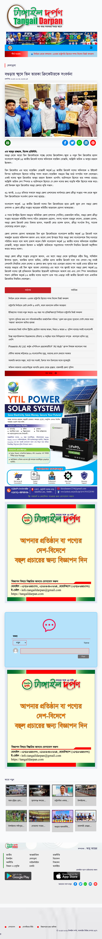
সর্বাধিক (74, 290)
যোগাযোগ (11, 927)
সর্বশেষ (28, 290)
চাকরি (31, 866)
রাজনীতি (56, 854)
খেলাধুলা (33, 858)
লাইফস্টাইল (34, 862)
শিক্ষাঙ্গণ (56, 862)
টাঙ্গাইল (9, 858)
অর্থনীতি (9, 862)
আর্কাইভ (56, 866)
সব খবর (49, 373)
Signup (86, 643)
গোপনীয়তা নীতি (28, 927)
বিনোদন (56, 858)
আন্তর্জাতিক (34, 854)
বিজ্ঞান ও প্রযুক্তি (12, 866)
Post (83, 657)
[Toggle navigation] (91, 48)
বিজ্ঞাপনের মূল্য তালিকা (48, 927)
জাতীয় (9, 854)
